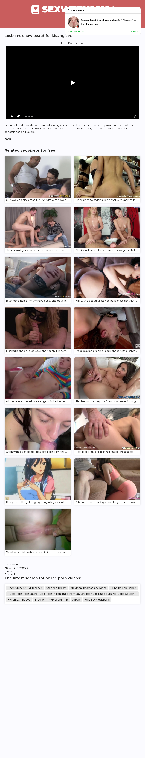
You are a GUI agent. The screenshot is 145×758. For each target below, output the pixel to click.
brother (40, 599)
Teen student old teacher (25, 588)
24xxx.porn (12, 571)
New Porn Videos (16, 567)
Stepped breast (56, 588)
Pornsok (10, 574)
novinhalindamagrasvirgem (88, 588)
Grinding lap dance (123, 588)
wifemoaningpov (19, 599)
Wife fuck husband (97, 599)
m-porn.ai (11, 564)
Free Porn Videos (72, 43)
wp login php (58, 599)
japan (76, 599)
